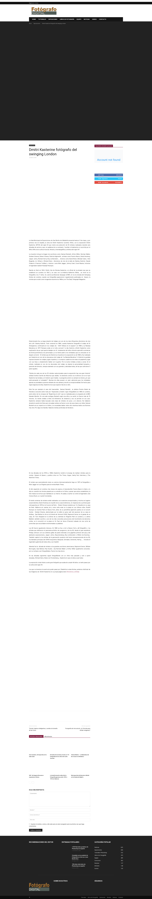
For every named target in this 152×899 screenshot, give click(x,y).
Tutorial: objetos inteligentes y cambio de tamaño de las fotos (43, 729)
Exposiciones (52, 19)
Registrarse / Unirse (33, 3)
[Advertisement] (91, 11)
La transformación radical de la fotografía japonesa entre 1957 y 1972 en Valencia (58, 777)
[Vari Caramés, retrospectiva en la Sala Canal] (38, 746)
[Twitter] (35, 161)
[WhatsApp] (43, 161)
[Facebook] (31, 161)
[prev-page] (30, 782)
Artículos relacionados (36, 736)
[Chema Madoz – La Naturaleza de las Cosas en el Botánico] (80, 746)
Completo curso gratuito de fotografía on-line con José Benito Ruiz (80, 857)
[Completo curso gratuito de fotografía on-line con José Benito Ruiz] (66, 857)
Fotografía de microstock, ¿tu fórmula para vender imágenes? (77, 729)
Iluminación (102, 897)
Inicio (30, 23)
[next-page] (33, 782)
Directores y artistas (73, 572)
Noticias (87, 19)
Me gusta (119, 175)
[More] (47, 161)
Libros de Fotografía (67, 19)
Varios (94, 19)
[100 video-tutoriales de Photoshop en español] (66, 866)
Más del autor (48, 736)
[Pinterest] (39, 161)
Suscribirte (118, 182)
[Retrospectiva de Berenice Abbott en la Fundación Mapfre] (80, 767)
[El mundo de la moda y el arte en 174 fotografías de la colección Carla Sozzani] (59, 746)
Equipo (79, 19)
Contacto (102, 19)
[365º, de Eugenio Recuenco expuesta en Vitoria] (38, 767)
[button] (121, 19)
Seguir (120, 178)
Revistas (109, 897)
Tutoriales (42, 19)
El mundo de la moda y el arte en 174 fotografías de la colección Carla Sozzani (59, 756)
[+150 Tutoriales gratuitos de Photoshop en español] (65, 848)
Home (34, 19)
